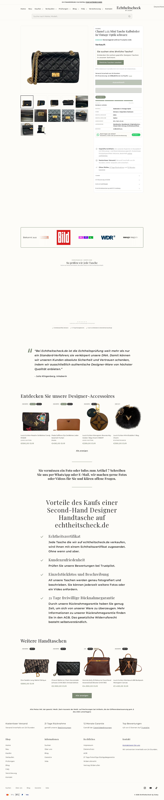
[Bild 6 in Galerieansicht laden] (27, 115)
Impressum (88, 745)
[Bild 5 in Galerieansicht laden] (82, 102)
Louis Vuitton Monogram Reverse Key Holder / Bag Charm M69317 (96, 436)
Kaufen (8, 753)
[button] (118, 90)
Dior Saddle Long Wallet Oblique (33, 680)
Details (130, 76)
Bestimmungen (64, 728)
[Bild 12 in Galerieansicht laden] (40, 129)
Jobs (46, 761)
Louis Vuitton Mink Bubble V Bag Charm (126, 436)
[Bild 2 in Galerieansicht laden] (40, 102)
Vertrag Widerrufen (92, 765)
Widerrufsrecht (90, 761)
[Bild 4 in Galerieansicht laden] (68, 102)
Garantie (48, 757)
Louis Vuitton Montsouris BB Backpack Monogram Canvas (128, 681)
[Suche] (129, 16)
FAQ (7, 769)
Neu (7, 749)
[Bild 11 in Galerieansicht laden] (27, 129)
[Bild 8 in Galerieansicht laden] (54, 115)
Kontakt (9, 777)
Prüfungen (10, 761)
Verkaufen (10, 757)
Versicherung (11, 773)
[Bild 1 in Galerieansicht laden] (27, 102)
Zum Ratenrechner (94, 2)
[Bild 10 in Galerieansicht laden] (82, 115)
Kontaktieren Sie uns (131, 745)
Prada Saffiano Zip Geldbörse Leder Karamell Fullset (65, 436)
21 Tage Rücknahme (117, 167)
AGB (85, 753)
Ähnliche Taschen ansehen (110, 62)
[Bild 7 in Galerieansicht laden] (40, 115)
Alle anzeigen (82, 451)
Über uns (48, 749)
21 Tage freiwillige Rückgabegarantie (99, 757)
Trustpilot (145, 728)
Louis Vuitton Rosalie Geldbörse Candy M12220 (35, 436)
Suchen (48, 745)
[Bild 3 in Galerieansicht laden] (54, 102)
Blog (8, 765)
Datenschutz (89, 749)
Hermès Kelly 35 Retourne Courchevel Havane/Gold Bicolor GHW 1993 (96, 681)
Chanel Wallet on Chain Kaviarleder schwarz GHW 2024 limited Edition (65, 681)
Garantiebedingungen (102, 728)
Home (8, 745)
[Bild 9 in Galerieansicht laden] (68, 115)
